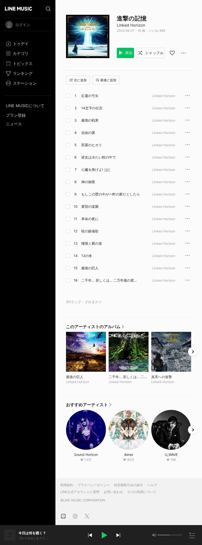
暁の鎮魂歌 (90, 231)
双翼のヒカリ (91, 145)
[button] (104, 535)
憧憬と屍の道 (91, 243)
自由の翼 (88, 132)
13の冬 (86, 256)
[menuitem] (28, 44)
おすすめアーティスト (89, 406)
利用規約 (66, 485)
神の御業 (88, 182)
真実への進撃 (171, 377)
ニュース (14, 123)
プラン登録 (16, 115)
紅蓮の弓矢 (90, 96)
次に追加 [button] (80, 80)
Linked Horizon (131, 25)
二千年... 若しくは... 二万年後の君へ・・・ (107, 280)
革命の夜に (90, 219)
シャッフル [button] (154, 52)
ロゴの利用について (141, 492)
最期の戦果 (90, 120)
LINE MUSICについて (25, 105)
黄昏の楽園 (90, 206)
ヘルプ (152, 485)
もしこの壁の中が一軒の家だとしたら (110, 194)
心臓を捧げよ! (92, 169)
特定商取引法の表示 (128, 485)
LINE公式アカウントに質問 (79, 492)
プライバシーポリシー (94, 485)
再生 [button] (128, 52)
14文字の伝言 (91, 108)
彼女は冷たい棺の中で (98, 157)
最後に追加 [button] (108, 80)
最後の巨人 (90, 268)
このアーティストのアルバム (95, 328)
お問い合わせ (113, 492)
